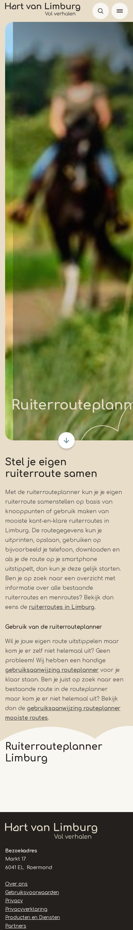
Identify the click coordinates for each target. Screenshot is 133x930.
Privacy (14, 900)
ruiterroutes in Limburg (61, 607)
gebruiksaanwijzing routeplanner (52, 670)
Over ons (16, 884)
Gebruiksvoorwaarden (32, 892)
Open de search (100, 11)
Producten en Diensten (32, 917)
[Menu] (120, 11)
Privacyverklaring (26, 909)
